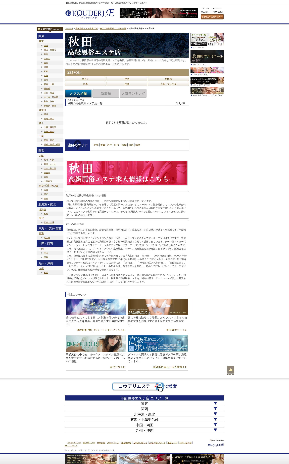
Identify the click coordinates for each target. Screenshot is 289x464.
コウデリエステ (74, 442)
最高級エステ (89, 442)
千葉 (41, 135)
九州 (41, 268)
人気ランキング (133, 94)
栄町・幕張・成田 (52, 144)
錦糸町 (47, 88)
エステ (85, 78)
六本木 (47, 58)
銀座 (46, 71)
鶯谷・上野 (49, 84)
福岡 (46, 272)
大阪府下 (48, 181)
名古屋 (47, 237)
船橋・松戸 (49, 140)
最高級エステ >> (176, 330)
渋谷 (46, 45)
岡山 (46, 253)
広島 (46, 257)
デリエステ (217, 8)
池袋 (46, 75)
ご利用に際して (140, 442)
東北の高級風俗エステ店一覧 (113, 28)
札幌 (46, 213)
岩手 (109, 145)
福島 (137, 145)
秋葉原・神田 (50, 105)
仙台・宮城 (49, 222)
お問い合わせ (218, 12)
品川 (46, 62)
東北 (41, 218)
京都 (46, 190)
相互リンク (172, 442)
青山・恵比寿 (50, 49)
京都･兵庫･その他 (48, 185)
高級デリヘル (113, 442)
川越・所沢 (49, 131)
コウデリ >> (117, 366)
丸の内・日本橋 (51, 97)
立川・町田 (49, 93)
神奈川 (42, 110)
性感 (127, 78)
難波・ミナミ (50, 164)
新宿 (46, 54)
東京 (41, 41)
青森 (102, 145)
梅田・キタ (49, 159)
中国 (41, 248)
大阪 (41, 155)
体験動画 (101, 442)
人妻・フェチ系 (168, 83)
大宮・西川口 (50, 127)
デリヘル (205, 8)
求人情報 (205, 12)
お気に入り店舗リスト (212, 16)
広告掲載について (157, 442)
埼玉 (41, 123)
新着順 (106, 94)
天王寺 (47, 172)
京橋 (46, 177)
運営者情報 (126, 442)
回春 (85, 83)
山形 (130, 145)
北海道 (42, 209)
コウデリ (69, 28)
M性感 (168, 78)
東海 (41, 233)
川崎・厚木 (49, 118)
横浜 (46, 114)
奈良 (46, 198)
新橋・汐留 (49, 101)
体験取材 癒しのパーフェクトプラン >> (101, 330)
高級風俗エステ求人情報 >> (170, 366)
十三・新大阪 (50, 168)
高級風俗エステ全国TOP (86, 28)
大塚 (46, 80)
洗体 (127, 83)
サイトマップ (71, 445)
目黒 (46, 67)
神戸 (46, 194)
